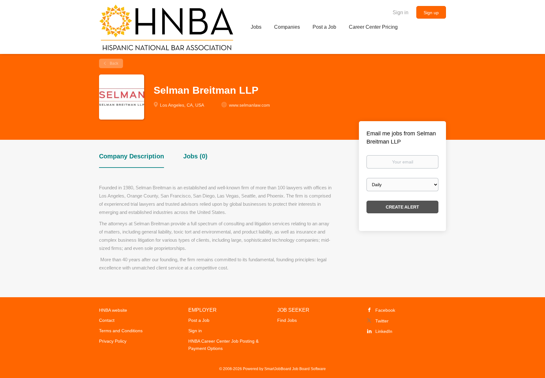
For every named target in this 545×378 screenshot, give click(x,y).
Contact (106, 320)
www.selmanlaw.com (249, 105)
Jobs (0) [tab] (195, 156)
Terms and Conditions (121, 330)
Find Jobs (287, 320)
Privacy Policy (112, 341)
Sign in (400, 12)
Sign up (431, 12)
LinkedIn (383, 331)
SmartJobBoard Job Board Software (295, 369)
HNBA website (113, 310)
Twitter (382, 320)
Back (113, 63)
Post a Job (198, 320)
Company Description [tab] (131, 156)
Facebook (385, 310)
